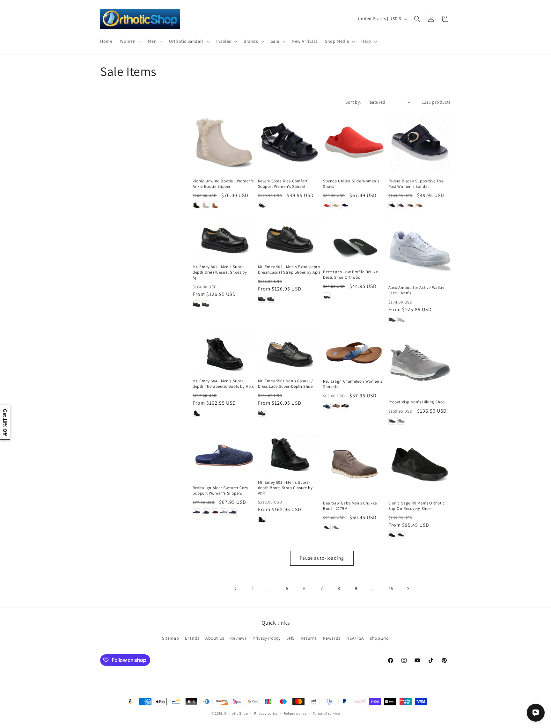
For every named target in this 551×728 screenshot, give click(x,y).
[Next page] (408, 589)
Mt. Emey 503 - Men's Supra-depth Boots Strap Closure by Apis (285, 488)
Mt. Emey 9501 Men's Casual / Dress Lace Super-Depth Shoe (285, 384)
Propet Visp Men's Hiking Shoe (416, 402)
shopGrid (379, 638)
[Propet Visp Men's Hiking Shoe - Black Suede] (392, 421)
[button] (130, 41)
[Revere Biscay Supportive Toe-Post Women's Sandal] (419, 142)
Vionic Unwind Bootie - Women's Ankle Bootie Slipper (223, 184)
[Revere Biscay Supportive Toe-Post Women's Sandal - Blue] (401, 205)
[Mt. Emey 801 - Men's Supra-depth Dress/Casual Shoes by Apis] (224, 238)
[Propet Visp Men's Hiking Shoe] (419, 362)
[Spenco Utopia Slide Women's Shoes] (354, 142)
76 (390, 588)
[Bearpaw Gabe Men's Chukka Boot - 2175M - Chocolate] (327, 527)
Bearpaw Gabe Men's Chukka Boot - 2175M (350, 506)
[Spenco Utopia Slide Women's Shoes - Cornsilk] (336, 205)
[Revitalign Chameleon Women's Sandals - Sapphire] (327, 405)
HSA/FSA (355, 638)
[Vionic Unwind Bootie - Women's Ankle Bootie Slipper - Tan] (214, 205)
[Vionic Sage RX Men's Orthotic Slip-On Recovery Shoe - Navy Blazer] (401, 535)
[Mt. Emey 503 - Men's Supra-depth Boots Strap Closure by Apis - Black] (262, 519)
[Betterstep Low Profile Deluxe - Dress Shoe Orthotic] (354, 240)
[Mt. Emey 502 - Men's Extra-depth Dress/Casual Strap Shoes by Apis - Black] (262, 299)
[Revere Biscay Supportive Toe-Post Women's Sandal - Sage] (410, 205)
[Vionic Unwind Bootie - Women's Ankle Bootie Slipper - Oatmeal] (205, 205)
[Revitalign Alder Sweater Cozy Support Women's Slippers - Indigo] (233, 512)
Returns (309, 638)
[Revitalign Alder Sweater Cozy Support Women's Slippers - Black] (196, 512)
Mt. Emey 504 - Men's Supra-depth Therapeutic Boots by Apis (223, 384)
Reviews (238, 638)
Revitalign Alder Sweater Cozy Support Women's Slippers (220, 490)
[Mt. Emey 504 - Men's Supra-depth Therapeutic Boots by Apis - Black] (196, 413)
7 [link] (321, 588)
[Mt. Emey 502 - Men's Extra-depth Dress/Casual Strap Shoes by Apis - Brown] (271, 299)
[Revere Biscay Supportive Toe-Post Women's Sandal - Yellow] (419, 205)
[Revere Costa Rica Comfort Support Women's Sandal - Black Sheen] (262, 205)
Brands (192, 638)
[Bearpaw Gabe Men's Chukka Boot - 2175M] (354, 464)
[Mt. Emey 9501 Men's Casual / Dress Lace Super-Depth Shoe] (289, 352)
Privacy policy (266, 713)
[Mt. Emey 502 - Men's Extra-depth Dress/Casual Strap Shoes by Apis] (289, 238)
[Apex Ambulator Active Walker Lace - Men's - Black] (392, 319)
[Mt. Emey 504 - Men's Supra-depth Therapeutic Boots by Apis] (224, 352)
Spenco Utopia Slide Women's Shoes (351, 184)
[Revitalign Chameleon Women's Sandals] (354, 352)
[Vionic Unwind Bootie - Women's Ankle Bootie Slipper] (224, 142)
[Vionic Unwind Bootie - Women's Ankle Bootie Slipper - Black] (196, 205)
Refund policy (295, 713)
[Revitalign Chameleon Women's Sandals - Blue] (336, 405)
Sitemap (170, 638)
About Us (214, 638)
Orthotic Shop (236, 713)
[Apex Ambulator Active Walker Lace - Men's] (419, 248)
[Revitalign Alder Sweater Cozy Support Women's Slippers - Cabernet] (214, 512)
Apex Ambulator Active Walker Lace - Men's (416, 290)
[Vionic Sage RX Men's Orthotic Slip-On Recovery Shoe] (419, 464)
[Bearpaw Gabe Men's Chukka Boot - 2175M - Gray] (336, 527)
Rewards (332, 638)
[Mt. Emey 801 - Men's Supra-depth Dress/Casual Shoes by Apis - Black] (196, 304)
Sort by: (353, 102)
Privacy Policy (266, 638)
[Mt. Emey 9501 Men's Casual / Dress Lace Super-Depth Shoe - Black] (262, 413)
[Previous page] (236, 589)
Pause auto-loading (322, 558)
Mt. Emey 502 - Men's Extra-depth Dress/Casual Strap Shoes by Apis (289, 269)
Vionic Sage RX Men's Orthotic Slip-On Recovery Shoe (416, 506)
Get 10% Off (5, 422)
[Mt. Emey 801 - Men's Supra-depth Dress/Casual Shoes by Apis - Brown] (205, 304)
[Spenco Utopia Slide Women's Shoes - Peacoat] (345, 205)
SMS (290, 638)
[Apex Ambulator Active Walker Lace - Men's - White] (401, 319)
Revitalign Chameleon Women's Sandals (352, 384)
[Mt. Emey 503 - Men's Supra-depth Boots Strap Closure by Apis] (289, 453)
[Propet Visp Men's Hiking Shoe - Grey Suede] (401, 421)
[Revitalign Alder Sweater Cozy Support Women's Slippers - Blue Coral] (205, 512)
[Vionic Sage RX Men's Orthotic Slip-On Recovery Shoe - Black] (392, 535)
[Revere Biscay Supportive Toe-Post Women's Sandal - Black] (392, 205)
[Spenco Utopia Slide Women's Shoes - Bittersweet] (327, 205)
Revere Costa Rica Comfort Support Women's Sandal (283, 184)
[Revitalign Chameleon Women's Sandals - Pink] (345, 405)
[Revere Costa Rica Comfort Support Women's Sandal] (289, 142)
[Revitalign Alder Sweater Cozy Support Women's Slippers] (224, 456)
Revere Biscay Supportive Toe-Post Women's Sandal (416, 184)
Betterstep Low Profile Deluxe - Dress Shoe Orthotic (352, 274)
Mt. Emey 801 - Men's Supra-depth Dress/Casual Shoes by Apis (220, 272)
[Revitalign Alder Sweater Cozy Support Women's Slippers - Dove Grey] (224, 512)
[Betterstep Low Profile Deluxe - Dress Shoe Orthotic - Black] (327, 296)
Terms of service (326, 713)
